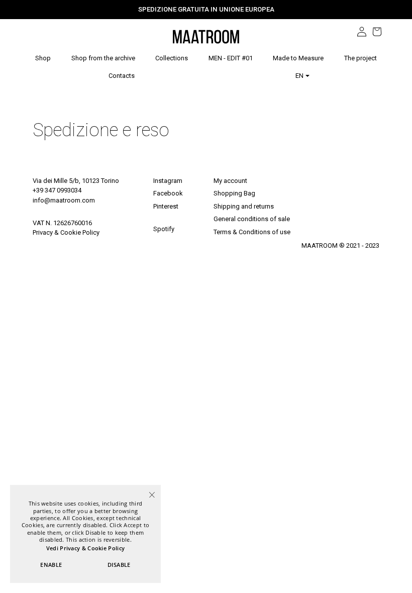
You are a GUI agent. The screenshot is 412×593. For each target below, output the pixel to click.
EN (300, 75)
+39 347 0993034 (57, 190)
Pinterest (165, 206)
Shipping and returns (244, 206)
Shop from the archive (103, 58)
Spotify (163, 229)
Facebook (168, 193)
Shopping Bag (234, 193)
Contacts (122, 75)
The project (360, 58)
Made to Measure (298, 58)
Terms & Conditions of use (252, 232)
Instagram (167, 180)
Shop (43, 58)
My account (230, 180)
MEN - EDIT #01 (231, 58)
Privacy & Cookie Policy (66, 232)
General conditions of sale (252, 219)
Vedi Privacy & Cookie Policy (85, 548)
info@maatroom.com (64, 200)
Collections (171, 58)
